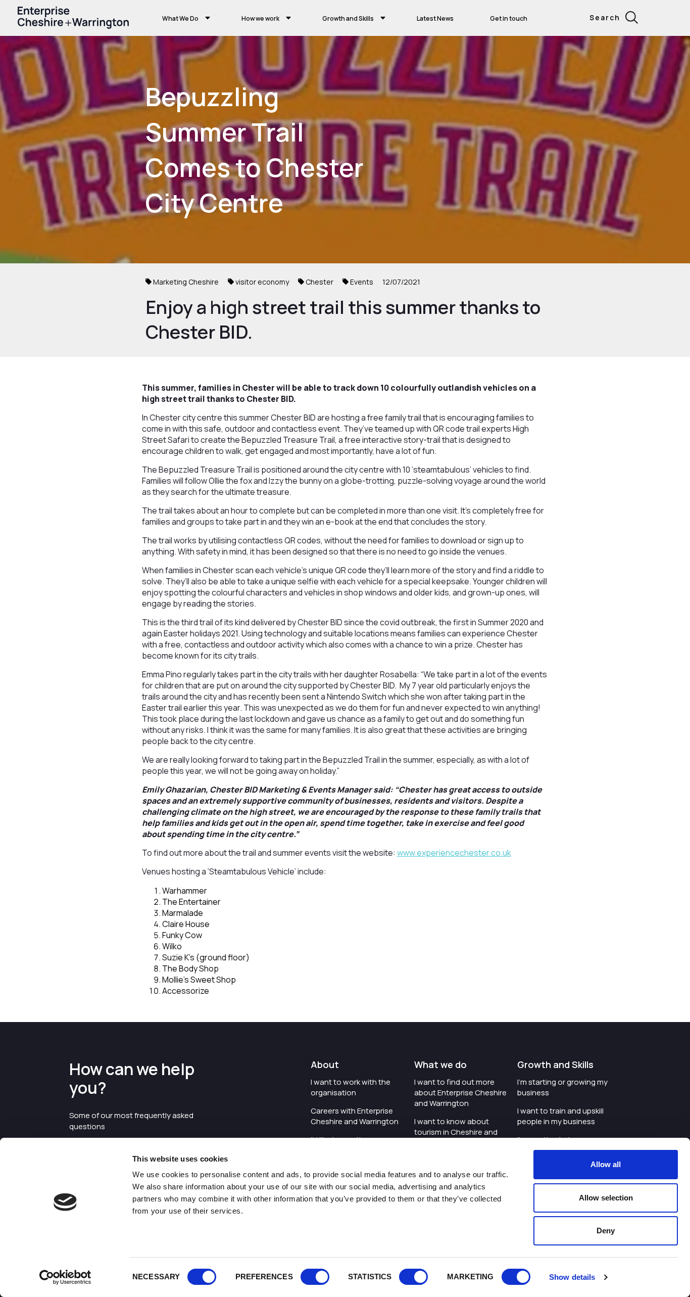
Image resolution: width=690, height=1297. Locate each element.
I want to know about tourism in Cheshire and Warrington (456, 1132)
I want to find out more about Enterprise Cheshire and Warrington (460, 1092)
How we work (260, 18)
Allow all (605, 1164)
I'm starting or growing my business (562, 1087)
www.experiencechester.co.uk (454, 852)
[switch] (315, 1277)
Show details (572, 1277)
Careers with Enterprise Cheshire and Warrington (355, 1116)
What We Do (180, 18)
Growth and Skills (348, 18)
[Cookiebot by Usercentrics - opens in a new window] (65, 1277)
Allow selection (606, 1197)
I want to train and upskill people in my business (560, 1116)
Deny (606, 1230)
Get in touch (508, 18)
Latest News (435, 18)
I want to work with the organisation (350, 1087)
